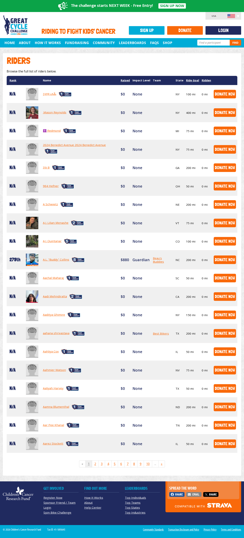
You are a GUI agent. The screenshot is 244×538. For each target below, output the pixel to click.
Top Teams (132, 502)
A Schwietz (50, 204)
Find (235, 42)
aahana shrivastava (56, 333)
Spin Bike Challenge (57, 512)
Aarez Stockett (53, 443)
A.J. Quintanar (52, 241)
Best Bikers (161, 333)
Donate (185, 30)
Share (179, 494)
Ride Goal (192, 80)
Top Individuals (135, 497)
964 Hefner (51, 186)
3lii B (46, 167)
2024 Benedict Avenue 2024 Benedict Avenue (74, 145)
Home (9, 42)
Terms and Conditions (231, 529)
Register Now (52, 497)
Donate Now (225, 93)
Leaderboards (132, 42)
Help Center (92, 507)
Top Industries (135, 512)
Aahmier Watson (54, 370)
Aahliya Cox (51, 351)
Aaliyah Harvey (53, 388)
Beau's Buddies (158, 259)
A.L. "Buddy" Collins (56, 259)
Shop (167, 42)
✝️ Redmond (52, 130)
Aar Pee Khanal (53, 425)
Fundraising (77, 42)
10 (148, 464)
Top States (132, 507)
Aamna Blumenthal (56, 407)
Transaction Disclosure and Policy (183, 529)
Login (223, 30)
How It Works (48, 42)
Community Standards (153, 529)
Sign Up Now (172, 5)
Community (104, 42)
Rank (13, 80)
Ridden (206, 80)
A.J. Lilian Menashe (55, 223)
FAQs (154, 42)
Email (195, 494)
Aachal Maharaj (53, 278)
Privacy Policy (210, 529)
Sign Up (147, 30)
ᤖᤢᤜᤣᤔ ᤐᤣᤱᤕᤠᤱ (49, 94)
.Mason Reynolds (54, 112)
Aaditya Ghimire (54, 314)
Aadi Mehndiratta (55, 296)
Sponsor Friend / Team (59, 502)
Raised (125, 80)
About (25, 42)
